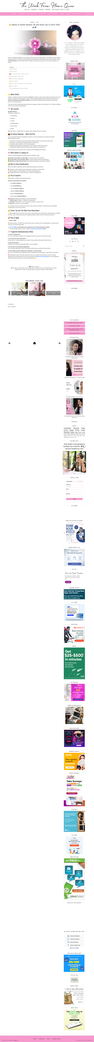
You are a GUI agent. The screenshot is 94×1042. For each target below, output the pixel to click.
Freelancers (37, 269)
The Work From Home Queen (8, 1040)
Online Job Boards (32, 13)
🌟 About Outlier (13, 69)
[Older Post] (59, 343)
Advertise (42, 1038)
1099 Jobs (66, 437)
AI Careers (15, 268)
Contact (69, 13)
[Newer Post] (9, 343)
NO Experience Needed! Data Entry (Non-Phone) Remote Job (74, 416)
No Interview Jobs (72, 437)
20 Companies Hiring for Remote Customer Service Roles (74, 357)
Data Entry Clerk (80, 432)
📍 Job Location (13, 71)
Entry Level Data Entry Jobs (78, 435)
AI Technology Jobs (29, 268)
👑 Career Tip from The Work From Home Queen (20, 83)
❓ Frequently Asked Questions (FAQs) (18, 88)
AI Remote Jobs (21, 268)
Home (14, 13)
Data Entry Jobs (74, 325)
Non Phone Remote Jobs (71, 434)
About (35, 1038)
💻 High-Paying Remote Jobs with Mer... (52, 293)
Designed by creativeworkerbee (85, 1040)
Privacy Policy (77, 13)
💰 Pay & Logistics (13, 81)
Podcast (62, 13)
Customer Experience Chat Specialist (74, 396)
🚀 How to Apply (13, 85)
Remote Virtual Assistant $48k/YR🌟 (17, 293)
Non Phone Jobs (74, 333)
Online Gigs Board (53, 13)
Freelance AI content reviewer (28, 269)
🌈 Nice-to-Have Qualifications (16, 78)
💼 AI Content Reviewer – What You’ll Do (18, 73)
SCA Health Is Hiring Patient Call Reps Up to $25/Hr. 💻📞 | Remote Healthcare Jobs (74, 446)
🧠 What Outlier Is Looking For (16, 76)
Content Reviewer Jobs (39, 268)
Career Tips (42, 13)
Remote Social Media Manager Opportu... (34, 293)
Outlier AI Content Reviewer (47, 269)
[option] (17, 289)
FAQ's (48, 1038)
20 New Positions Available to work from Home (74, 377)
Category (20, 13)
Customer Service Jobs (74, 322)
